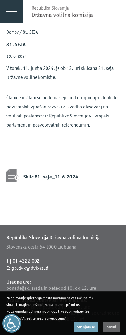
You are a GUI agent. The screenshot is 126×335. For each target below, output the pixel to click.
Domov (12, 32)
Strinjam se (86, 326)
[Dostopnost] (11, 323)
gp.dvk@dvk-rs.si (29, 268)
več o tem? (57, 318)
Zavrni (111, 326)
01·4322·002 (26, 261)
